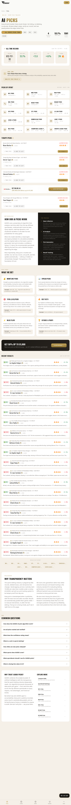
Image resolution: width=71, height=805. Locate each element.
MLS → (26, 567)
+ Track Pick (7, 151)
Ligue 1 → (19, 567)
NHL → (19, 563)
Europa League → (49, 567)
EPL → (38, 563)
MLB (35, 32)
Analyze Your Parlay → (12, 79)
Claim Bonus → (59, 345)
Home (3, 11)
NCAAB (4, 36)
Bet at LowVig (63, 166)
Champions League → (37, 567)
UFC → (32, 563)
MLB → (13, 563)
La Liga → (45, 563)
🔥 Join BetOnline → (58, 189)
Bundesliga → (62, 563)
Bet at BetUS (63, 206)
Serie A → (53, 563)
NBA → (6, 563)
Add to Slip (20, 151)
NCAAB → (26, 563)
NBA (25, 32)
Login (66, 2)
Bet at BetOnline (62, 151)
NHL (30, 32)
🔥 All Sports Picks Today (12, 32)
